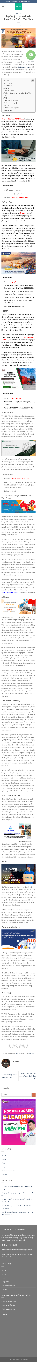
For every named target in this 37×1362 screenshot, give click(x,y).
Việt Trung (8, 110)
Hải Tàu (6, 105)
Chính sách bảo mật (8, 1305)
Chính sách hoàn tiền (8, 1309)
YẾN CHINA (8, 86)
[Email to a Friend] (20, 1046)
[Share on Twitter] (16, 1046)
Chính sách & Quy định (8, 1301)
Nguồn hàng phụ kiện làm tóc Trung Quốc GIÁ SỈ (27, 1075)
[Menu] (2, 6)
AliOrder (7, 98)
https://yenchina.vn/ (17, 282)
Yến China (22, 213)
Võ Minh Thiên (9, 90)
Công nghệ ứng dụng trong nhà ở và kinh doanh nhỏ (17, 1194)
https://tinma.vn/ (16, 398)
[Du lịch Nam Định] (18, 6)
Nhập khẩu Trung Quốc (11, 103)
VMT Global (8, 83)
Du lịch (3, 1155)
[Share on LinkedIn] (27, 1046)
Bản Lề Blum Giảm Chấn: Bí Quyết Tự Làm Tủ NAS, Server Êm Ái (17, 1213)
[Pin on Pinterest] (23, 1046)
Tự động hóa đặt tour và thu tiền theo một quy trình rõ (16, 1187)
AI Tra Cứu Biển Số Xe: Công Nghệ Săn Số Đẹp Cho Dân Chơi (17, 1200)
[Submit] (34, 1095)
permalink (31, 1053)
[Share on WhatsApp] (9, 1046)
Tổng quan (5, 1167)
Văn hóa (4, 1174)
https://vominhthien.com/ (20, 479)
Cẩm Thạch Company (11, 100)
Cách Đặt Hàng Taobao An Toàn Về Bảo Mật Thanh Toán (16, 1207)
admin (28, 25)
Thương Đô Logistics (12, 108)
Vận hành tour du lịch (8, 1171)
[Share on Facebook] (13, 1046)
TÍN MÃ (6, 88)
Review (3, 1159)
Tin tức (18, 13)
